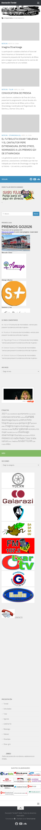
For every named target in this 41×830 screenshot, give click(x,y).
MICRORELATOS (33, 429)
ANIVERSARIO (13, 414)
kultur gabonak (20, 428)
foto (29, 419)
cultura (23, 417)
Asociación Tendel (8, 2)
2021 (4, 413)
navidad (9, 432)
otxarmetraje (8, 435)
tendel (21, 441)
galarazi (12, 423)
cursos (29, 417)
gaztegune (23, 423)
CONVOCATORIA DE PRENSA (16, 93)
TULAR (11, 89)
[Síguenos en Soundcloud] (38, 179)
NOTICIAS (5, 44)
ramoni (5, 441)
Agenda (6, 719)
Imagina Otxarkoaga (12, 47)
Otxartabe (18, 435)
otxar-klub (14, 432)
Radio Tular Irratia (27, 438)
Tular (5, 714)
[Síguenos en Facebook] (31, 179)
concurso (15, 416)
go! (29, 422)
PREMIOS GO (7, 438)
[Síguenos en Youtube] (34, 179)
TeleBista (15, 441)
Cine (30, 414)
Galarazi (6, 734)
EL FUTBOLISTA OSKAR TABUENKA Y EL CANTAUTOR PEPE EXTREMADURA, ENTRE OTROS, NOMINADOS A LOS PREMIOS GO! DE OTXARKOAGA (20, 146)
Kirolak (10, 429)
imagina (9, 425)
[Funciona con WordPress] (14, 818)
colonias (6, 416)
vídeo (8, 444)
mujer (4, 432)
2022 (8, 414)
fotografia (5, 423)
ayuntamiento (23, 414)
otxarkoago (23, 431)
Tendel (6, 704)
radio (16, 438)
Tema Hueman (31, 819)
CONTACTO (19, 617)
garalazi (17, 423)
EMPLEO (23, 420)
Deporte (15, 420)
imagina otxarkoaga (21, 426)
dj (19, 420)
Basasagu (7, 729)
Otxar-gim (7, 744)
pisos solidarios (26, 435)
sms (10, 441)
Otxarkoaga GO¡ (15, 135)
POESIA (32, 435)
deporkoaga (7, 420)
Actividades (7, 709)
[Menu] (38, 2)
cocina (33, 414)
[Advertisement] (18, 382)
